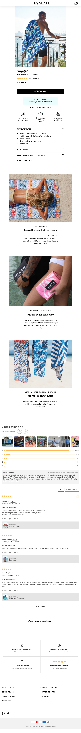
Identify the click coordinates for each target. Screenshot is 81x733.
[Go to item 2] (19, 441)
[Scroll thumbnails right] (77, 441)
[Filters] (61, 490)
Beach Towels (8, 692)
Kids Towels (7, 700)
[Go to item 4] (42, 441)
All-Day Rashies (9, 688)
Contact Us (45, 696)
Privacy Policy (46, 726)
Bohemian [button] (12, 560)
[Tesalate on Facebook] (8, 713)
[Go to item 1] (7, 441)
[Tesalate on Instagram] (3, 713)
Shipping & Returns (48, 688)
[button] (22, 79)
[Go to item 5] (53, 441)
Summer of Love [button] (14, 526)
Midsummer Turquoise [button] (16, 598)
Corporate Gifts (47, 692)
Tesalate (28, 726)
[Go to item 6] (64, 441)
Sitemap (53, 726)
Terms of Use (38, 726)
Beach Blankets (9, 696)
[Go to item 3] (30, 441)
